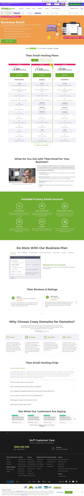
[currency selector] (38, 1)
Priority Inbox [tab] (56, 252)
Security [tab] (64, 252)
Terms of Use (19, 491)
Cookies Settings (60, 492)
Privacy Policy (24, 494)
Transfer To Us (73, 8)
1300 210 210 (46, 1)
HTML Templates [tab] (22, 252)
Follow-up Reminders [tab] (45, 252)
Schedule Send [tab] (33, 252)
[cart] (81, 8)
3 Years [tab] (49, 60)
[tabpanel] (42, 103)
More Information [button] (75, 4)
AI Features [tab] (71, 252)
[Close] (82, 492)
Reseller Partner (64, 1)
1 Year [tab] (34, 60)
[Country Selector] (58, 1)
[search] (81, 1)
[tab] (41, 313)
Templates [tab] (13, 252)
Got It (68, 492)
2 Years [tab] (42, 60)
